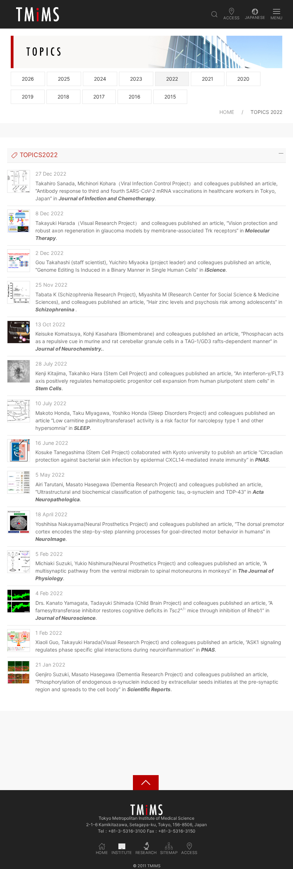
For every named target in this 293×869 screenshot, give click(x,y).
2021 (207, 79)
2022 (172, 79)
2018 (63, 97)
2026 (28, 79)
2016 (134, 97)
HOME (226, 112)
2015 (170, 97)
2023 (136, 79)
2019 (28, 97)
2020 (243, 79)
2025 (64, 79)
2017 (99, 97)
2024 (100, 79)
